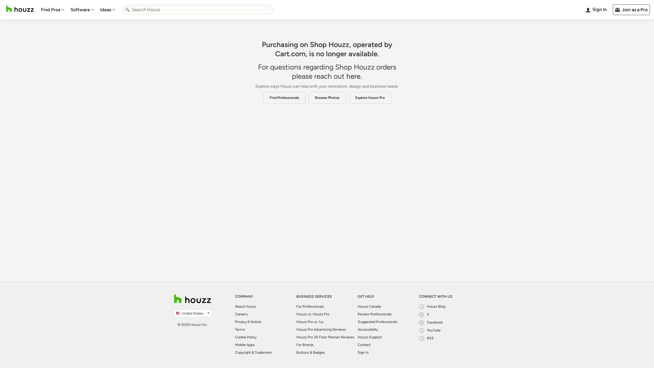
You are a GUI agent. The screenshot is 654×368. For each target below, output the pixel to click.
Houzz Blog (436, 306)
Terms (240, 329)
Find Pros (50, 10)
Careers (241, 314)
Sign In (363, 352)
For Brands (305, 345)
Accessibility (368, 329)
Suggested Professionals (378, 322)
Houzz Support (370, 337)
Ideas (105, 10)
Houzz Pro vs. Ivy (309, 322)
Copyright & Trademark (253, 352)
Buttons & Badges (310, 352)
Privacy (241, 322)
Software (80, 10)
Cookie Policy (245, 337)
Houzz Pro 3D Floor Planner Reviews (325, 337)
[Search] (127, 10)
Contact (364, 345)
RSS (430, 338)
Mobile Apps (245, 345)
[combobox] (198, 10)
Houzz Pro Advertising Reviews (321, 329)
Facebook (435, 322)
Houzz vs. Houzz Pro (312, 314)
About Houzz (245, 306)
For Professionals (310, 306)
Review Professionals (375, 314)
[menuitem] (52, 10)
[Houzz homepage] (20, 9)
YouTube (434, 330)
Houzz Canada (369, 306)
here (353, 76)
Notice (255, 322)
